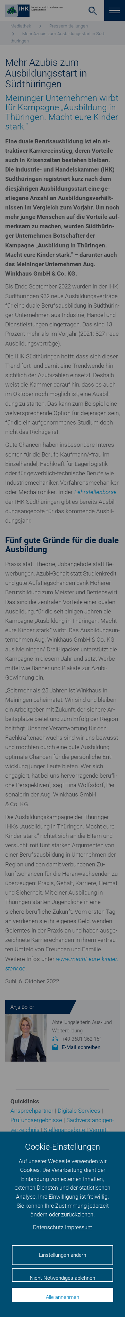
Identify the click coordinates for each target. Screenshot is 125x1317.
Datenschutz (48, 1227)
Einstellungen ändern (62, 1255)
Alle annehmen (62, 1297)
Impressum (78, 1227)
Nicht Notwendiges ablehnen (62, 1278)
